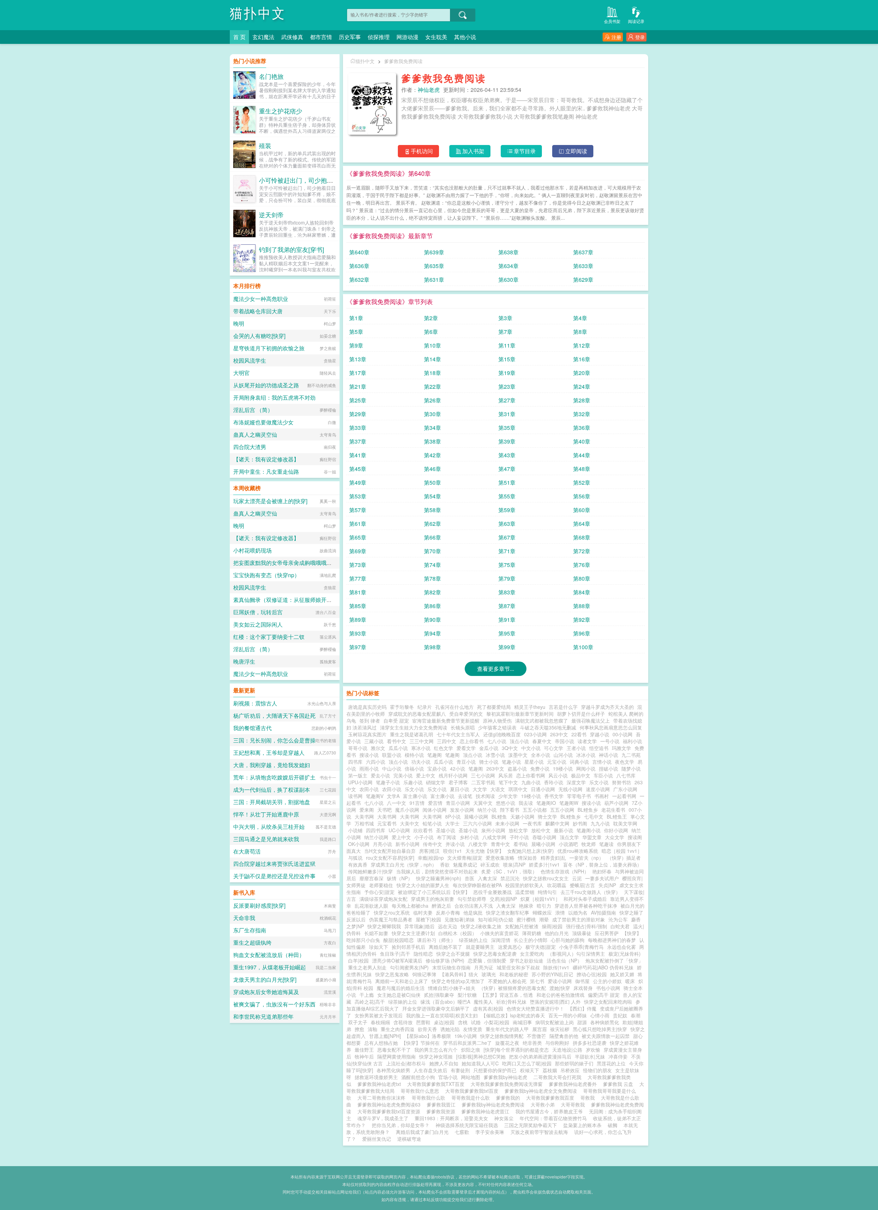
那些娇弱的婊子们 (574, 1063)
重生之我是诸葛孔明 (411, 734)
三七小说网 (483, 775)
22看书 (578, 734)
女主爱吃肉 (532, 953)
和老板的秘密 (513, 974)
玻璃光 (489, 974)
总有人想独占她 (381, 1042)
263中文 (559, 734)
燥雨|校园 (552, 926)
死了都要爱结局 (494, 706)
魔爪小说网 (407, 809)
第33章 (357, 428)
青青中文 (500, 843)
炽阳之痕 (470, 1049)
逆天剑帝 (271, 214)
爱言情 (435, 802)
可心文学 (553, 748)
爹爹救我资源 (442, 1111)
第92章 (581, 620)
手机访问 (422, 151)
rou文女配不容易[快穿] (390, 857)
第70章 (432, 551)
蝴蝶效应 (542, 912)
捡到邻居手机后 (408, 946)
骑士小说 (488, 761)
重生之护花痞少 (280, 110)
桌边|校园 (444, 1022)
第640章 (359, 252)
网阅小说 (585, 768)
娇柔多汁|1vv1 (544, 864)
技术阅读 (485, 795)
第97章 (357, 647)
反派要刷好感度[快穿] (259, 905)
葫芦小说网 (616, 802)
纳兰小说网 (376, 837)
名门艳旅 (271, 76)
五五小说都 (535, 809)
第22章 (432, 386)
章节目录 (525, 151)
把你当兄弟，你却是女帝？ (400, 1125)
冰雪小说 (495, 754)
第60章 (581, 510)
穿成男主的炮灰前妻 (432, 898)
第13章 (357, 359)
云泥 (577, 878)
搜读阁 (635, 837)
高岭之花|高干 (370, 1001)
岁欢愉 (593, 1049)
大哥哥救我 (574, 1104)
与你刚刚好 (557, 1042)
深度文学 (576, 782)
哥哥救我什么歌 (430, 1097)
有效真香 (357, 864)
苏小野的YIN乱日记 (552, 974)
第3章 (505, 318)
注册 (616, 37)
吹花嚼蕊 (556, 885)
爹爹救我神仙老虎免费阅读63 (390, 1104)
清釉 (372, 1029)
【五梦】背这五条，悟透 (506, 994)
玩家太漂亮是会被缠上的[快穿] (270, 501)
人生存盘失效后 (430, 1070)
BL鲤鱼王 (617, 816)
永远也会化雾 (621, 946)
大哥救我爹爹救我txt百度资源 (390, 1111)
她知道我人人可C (480, 1063)
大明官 (241, 373)
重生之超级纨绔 (252, 942)
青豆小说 (466, 761)
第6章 (431, 332)
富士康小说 (415, 795)
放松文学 (518, 830)
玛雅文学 (621, 748)
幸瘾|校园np (431, 857)
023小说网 (535, 734)
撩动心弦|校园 (592, 974)
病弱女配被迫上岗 (554, 1022)
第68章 (581, 537)
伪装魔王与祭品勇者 (390, 919)
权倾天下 (529, 1070)
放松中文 (540, 830)
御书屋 (582, 981)
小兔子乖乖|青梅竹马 (581, 946)
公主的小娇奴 (607, 981)
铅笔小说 (432, 823)
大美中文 (409, 823)
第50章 (432, 482)
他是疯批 (473, 912)
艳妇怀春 (602, 871)
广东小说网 (625, 789)
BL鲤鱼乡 (588, 809)
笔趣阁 (434, 754)
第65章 (357, 537)
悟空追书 (598, 748)
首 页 (239, 37)
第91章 (506, 620)
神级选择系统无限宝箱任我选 (467, 1125)
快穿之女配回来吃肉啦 (608, 1001)
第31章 (506, 414)
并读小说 (455, 843)
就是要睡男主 (480, 946)
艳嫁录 (526, 905)
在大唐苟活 (247, 851)
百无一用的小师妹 (567, 1015)
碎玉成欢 (490, 864)
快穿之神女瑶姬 (436, 1056)
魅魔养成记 (465, 864)
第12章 (581, 345)
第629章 (583, 279)
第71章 (506, 551)
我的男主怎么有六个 (436, 1049)
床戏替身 (583, 987)
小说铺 (355, 830)
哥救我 (588, 1097)
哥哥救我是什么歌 (472, 1097)
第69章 (357, 551)
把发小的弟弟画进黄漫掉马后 (540, 1056)
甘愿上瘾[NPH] (385, 1035)
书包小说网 (608, 987)
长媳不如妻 (376, 933)
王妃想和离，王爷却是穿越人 (269, 753)
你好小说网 (616, 830)
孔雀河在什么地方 (454, 706)
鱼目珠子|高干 (395, 953)
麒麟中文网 (557, 823)
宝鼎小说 (437, 768)
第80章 (581, 578)
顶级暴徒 (581, 933)
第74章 (432, 565)
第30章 (432, 414)
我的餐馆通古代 (252, 728)
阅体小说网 (435, 809)
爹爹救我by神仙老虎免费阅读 (494, 1104)
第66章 (432, 537)
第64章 (581, 524)
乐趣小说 (413, 782)
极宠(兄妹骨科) (624, 953)
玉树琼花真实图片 (367, 734)
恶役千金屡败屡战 (492, 891)
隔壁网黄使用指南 (396, 1056)
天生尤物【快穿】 (484, 850)
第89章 (357, 620)
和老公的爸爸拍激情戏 (560, 994)
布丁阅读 (446, 837)
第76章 (581, 565)
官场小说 (448, 1077)
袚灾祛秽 (559, 1029)
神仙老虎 (429, 90)
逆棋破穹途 (409, 1138)
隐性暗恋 (423, 953)
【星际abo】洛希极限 (427, 1035)
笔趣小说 (511, 761)
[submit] (462, 15)
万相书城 (364, 823)
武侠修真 (292, 37)
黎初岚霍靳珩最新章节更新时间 (520, 713)
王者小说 (576, 748)
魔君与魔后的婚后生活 (401, 987)
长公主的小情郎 (530, 939)
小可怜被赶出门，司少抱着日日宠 (305, 180)
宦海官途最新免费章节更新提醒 (445, 720)
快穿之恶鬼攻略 (392, 974)
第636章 (359, 266)
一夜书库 (532, 823)
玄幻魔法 (263, 37)
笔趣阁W (568, 802)
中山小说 (391, 768)
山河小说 (563, 754)
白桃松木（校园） (457, 933)
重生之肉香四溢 (397, 1029)
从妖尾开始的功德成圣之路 (266, 385)
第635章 (434, 266)
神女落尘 (503, 1118)
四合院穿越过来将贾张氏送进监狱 (274, 864)
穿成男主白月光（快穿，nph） (404, 864)
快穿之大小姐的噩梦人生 (422, 885)
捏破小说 (608, 768)
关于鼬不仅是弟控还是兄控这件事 (274, 876)
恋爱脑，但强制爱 (487, 960)
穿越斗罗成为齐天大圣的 (607, 706)
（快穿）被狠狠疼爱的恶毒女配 (512, 987)
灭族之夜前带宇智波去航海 (539, 1131)
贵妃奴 (620, 1015)
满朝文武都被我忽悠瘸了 (541, 720)
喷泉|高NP (514, 864)
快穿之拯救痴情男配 (501, 1035)
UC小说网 (399, 830)
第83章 (506, 592)
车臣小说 (603, 775)
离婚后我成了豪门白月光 (422, 1131)
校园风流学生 (249, 360)
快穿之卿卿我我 (384, 926)
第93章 (357, 633)
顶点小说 (519, 741)
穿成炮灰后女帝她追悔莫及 (266, 992)
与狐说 (355, 857)
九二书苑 (631, 754)
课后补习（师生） (436, 939)
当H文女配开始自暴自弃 (390, 850)
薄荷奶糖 (531, 933)
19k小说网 (465, 1035)
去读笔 (465, 795)
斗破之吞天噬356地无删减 (548, 727)
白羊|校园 (358, 960)
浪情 (560, 912)
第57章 (357, 510)
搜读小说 (369, 754)
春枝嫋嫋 (380, 1022)
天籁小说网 (522, 816)
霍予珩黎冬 (402, 706)
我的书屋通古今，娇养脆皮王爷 (549, 1111)
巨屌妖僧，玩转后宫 (258, 612)
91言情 (417, 802)
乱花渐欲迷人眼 (371, 905)
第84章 (581, 592)
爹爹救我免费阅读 (403, 61)
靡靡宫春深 (371, 878)
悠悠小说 (505, 802)
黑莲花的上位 (611, 1063)
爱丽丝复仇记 (376, 1138)
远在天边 (447, 926)
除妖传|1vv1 (556, 967)
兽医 (469, 878)
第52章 (581, 482)
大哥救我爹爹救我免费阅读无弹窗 (508, 1083)
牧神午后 (364, 1056)
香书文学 (553, 795)
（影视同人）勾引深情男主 (576, 953)
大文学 (480, 789)
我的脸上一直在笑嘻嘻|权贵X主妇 (442, 1015)
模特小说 (414, 754)
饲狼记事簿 (424, 974)
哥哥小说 (357, 748)
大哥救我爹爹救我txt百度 (473, 1090)
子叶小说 (519, 837)
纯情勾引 (547, 891)
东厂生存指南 (249, 930)
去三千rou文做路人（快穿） (590, 891)
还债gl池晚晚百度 (502, 734)
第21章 (357, 386)
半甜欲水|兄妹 (590, 1056)
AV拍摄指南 (603, 912)
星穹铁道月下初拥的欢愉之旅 (269, 348)
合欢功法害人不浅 (473, 905)
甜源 (582, 1022)
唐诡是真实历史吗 (367, 706)
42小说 (457, 768)
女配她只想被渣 (521, 926)
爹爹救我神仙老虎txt (380, 1083)
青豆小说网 (458, 802)
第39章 (506, 441)
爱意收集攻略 (500, 857)
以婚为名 (578, 912)
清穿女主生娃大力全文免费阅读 (413, 727)
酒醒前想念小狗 (418, 1077)
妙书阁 (580, 823)
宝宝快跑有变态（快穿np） (266, 575)
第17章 (357, 373)
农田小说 (369, 789)
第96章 (581, 633)
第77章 (357, 578)
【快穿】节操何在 (420, 1042)
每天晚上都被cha (410, 905)
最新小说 (563, 830)
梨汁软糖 (467, 994)
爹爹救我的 (509, 1097)
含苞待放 (403, 1022)
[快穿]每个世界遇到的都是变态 (516, 1049)
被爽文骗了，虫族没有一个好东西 (274, 1004)
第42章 (432, 455)
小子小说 (424, 837)
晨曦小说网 (476, 816)
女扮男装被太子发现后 (379, 1015)
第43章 (506, 455)
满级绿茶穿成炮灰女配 (383, 898)
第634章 (508, 266)
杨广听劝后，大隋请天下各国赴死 (274, 715)
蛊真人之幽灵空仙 (255, 434)
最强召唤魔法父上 (590, 720)
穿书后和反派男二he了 (467, 1042)
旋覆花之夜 (507, 1042)
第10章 (432, 345)
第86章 (432, 606)
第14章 (432, 359)
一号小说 (609, 741)
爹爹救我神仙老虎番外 (574, 1083)
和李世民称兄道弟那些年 (263, 1016)
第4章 (580, 318)
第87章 (506, 606)
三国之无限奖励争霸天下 (530, 1125)
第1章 (356, 318)
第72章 (581, 551)
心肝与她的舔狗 (567, 939)
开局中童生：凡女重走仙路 (266, 471)
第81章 (357, 592)
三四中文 (446, 741)
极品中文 (580, 775)
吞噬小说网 (544, 837)
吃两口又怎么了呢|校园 (526, 1063)
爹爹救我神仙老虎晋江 (486, 1111)
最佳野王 (364, 1049)
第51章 (506, 482)
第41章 (357, 455)
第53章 (357, 496)
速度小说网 (598, 789)
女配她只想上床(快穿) (530, 850)
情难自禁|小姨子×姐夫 (451, 987)
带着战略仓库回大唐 (258, 311)
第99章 (506, 647)
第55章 (506, 496)
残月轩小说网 (453, 775)
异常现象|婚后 (419, 926)
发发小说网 (462, 809)
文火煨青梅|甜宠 (464, 857)
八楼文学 (477, 843)
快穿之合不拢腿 (453, 953)
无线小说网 (570, 789)
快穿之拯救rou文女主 (546, 878)
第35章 (506, 428)
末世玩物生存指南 (451, 967)
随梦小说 (631, 768)
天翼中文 (483, 802)
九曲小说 (531, 782)
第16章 (581, 359)
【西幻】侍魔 (582, 1008)
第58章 (432, 510)
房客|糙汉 (429, 850)
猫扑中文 (258, 13)
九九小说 (600, 823)
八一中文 (396, 802)
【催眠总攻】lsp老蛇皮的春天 (513, 1015)
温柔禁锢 (524, 891)
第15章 (506, 359)
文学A (393, 795)
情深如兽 (527, 857)
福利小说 (632, 741)
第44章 (581, 455)
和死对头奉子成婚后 (585, 898)
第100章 (583, 647)
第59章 (506, 510)
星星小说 (534, 761)
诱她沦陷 (450, 1029)
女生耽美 (436, 37)
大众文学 (614, 837)
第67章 (506, 537)
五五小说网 (562, 809)
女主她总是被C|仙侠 (398, 994)
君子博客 (458, 782)
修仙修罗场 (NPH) (445, 960)
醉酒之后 (441, 905)
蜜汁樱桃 (526, 919)
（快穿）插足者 (624, 857)
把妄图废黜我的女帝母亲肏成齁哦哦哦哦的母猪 (290, 563)
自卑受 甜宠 (396, 720)
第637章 (583, 252)
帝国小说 (564, 741)
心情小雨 (599, 1015)
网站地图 (470, 1077)
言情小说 (602, 761)
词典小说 (579, 761)
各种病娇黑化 (604, 1022)
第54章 (432, 496)
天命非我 (244, 918)
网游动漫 (407, 37)
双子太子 (357, 1022)
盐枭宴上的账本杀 (582, 1125)
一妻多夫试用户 (602, 878)
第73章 (357, 565)
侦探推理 (379, 37)
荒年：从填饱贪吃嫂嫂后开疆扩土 (274, 777)
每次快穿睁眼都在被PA (477, 885)
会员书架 (612, 21)
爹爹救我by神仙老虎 (507, 1077)
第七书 (537, 981)
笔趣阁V (374, 795)
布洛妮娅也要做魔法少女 (263, 422)
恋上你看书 (472, 741)
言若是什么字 (563, 706)
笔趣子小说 (388, 782)
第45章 (357, 469)
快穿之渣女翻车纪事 (507, 912)
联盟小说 (391, 754)
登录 (640, 37)
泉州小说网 (493, 830)
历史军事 (350, 37)
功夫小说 (420, 761)
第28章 (581, 400)
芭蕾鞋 (423, 1022)
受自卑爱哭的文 (466, 713)
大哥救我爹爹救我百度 (551, 1097)
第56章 (581, 496)
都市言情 (321, 37)
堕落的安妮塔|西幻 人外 (555, 1001)
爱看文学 (466, 748)
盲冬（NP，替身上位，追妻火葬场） (602, 864)
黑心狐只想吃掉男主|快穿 (600, 1029)
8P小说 (453, 816)
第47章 (506, 469)
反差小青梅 (448, 912)
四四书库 (375, 830)
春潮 (635, 1015)
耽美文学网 (625, 823)
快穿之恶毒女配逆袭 (495, 953)
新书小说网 (407, 843)
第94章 (432, 633)
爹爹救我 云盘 (619, 1083)
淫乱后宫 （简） (253, 410)
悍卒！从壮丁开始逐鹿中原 (266, 814)
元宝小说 (556, 761)
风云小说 (558, 775)
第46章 (432, 469)
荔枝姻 (550, 1070)
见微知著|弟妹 (459, 919)
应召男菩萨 (607, 933)
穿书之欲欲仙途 (526, 960)
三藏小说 (373, 741)
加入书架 (473, 151)
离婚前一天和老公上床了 (401, 981)
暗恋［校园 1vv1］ (622, 850)
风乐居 (505, 775)
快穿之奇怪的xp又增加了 (458, 981)
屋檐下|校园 (428, 919)
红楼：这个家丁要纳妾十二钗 (269, 637)
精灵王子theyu (529, 706)
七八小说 (496, 741)
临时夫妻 (422, 912)
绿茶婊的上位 (473, 939)
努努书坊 (621, 782)
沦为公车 (618, 919)
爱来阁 (366, 809)
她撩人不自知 (443, 1063)
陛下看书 (509, 809)
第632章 (359, 279)
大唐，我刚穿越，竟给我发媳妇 (271, 765)
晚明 (238, 323)
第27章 (506, 400)
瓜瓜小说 (398, 748)
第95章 (506, 633)
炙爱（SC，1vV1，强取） (509, 871)
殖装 (265, 145)
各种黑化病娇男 (393, 1070)
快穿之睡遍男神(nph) (438, 878)
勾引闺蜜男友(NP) (409, 967)
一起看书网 (624, 795)
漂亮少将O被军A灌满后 (397, 960)
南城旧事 (522, 1022)
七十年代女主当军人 (458, 734)
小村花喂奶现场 (252, 550)
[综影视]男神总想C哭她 (481, 1056)
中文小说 (531, 748)
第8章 (580, 332)
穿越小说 (599, 734)
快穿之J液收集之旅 (481, 926)
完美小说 (403, 775)
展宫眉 (539, 1029)
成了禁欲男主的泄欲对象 (578, 919)
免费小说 (539, 768)
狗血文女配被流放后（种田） (269, 955)
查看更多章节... (495, 669)
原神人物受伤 (497, 720)
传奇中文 (432, 843)
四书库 (355, 761)
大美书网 (364, 816)
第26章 (432, 400)
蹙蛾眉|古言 (582, 885)
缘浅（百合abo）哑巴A (445, 1001)
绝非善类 (532, 1042)
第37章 (357, 441)
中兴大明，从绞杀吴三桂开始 (269, 827)
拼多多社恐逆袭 (589, 1042)
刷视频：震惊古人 (255, 703)
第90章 (432, 620)
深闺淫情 (500, 939)
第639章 (434, 252)
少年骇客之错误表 (497, 727)
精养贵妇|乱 (553, 857)
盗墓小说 (517, 768)
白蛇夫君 (620, 926)
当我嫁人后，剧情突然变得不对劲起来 (437, 871)
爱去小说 (380, 775)
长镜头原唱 (463, 727)
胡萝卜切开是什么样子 (581, 713)
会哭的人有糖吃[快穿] (259, 336)
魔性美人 (483, 1001)
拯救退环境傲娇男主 (376, 1077)
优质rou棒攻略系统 (577, 850)
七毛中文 (593, 816)
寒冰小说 (420, 748)
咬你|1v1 (452, 850)
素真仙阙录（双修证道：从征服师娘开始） (285, 600)
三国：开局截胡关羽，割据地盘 (271, 802)
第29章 (357, 414)
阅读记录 (636, 21)
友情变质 (472, 1029)
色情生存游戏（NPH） (565, 871)
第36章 (581, 428)
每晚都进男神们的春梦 (612, 939)
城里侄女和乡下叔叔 (518, 967)
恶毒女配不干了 (394, 1049)
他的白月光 (557, 933)
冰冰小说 (585, 754)
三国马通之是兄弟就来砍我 (266, 839)
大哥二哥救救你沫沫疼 (382, 1097)
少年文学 (508, 795)
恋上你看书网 (530, 775)
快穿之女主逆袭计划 (413, 933)
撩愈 (359, 1029)
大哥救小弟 (544, 1104)
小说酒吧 (568, 843)
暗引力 (544, 905)
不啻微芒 (536, 1035)
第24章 (581, 386)
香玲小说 (553, 782)
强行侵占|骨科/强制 (586, 926)
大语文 (497, 789)
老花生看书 (613, 809)
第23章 (506, 386)
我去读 (526, 802)
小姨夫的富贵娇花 (499, 933)
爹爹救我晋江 (442, 1104)
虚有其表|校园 (488, 1008)
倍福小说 (414, 768)
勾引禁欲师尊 (472, 898)
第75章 (506, 565)
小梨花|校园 (496, 1022)
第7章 (505, 332)
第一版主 (357, 775)
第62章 (432, 524)
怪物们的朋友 (597, 1070)
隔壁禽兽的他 (563, 1035)
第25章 (357, 400)
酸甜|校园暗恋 (398, 939)
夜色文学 (624, 761)
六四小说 (375, 761)
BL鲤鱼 (499, 816)
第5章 (356, 332)
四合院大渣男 (249, 447)
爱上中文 (425, 775)
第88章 (581, 606)
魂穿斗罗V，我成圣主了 (382, 1118)
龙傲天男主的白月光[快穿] (264, 979)
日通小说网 (543, 789)
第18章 (432, 373)
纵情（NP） (400, 878)
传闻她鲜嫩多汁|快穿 (370, 871)
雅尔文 (378, 748)
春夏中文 (541, 741)
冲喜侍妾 (618, 1056)
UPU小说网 (360, 782)
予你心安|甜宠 (379, 891)
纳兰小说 (487, 809)
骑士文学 (547, 816)
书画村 (601, 795)
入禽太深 (487, 878)
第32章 (581, 414)
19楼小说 (563, 768)
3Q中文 (510, 748)
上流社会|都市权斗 (406, 1063)
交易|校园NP (503, 898)
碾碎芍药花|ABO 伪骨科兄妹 (603, 967)
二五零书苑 (483, 782)
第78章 (432, 578)
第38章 (432, 441)
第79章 (506, 578)
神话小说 (608, 754)
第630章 (508, 279)
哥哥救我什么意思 (421, 1090)
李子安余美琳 (489, 1131)
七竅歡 (462, 1131)
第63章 (506, 524)
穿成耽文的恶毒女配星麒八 (417, 713)
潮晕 (544, 919)
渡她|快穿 (559, 987)
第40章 (581, 441)
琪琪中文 (517, 789)
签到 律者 (369, 720)
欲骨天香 (427, 1029)
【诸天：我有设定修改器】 (266, 459)
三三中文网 (422, 741)
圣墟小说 (445, 830)
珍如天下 (378, 946)
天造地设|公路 (567, 1049)
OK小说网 (358, 843)
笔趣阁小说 (589, 830)
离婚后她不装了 (445, 946)
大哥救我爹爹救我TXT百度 (437, 1083)
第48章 (581, 469)
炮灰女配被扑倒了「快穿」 (614, 960)
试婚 (475, 1022)
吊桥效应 (570, 1070)
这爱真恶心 (510, 946)
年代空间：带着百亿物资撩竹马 (553, 1118)
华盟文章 (592, 837)
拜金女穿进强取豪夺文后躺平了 (436, 1008)
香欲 (445, 864)
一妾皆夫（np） (586, 857)
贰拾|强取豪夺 (439, 994)
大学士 (452, 823)
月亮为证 (483, 967)
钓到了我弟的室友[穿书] (291, 249)
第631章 (434, 279)
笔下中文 (508, 782)
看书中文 (396, 741)
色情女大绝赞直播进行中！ (535, 1008)
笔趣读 (606, 843)
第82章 (432, 592)
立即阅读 (576, 151)
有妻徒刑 (460, 1070)
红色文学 (443, 748)
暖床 (630, 981)
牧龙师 (588, 843)
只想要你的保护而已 (495, 1070)
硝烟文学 (435, 782)
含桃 (462, 1022)
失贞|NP (607, 885)
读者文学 (587, 741)
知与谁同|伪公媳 (495, 919)
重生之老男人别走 (367, 967)
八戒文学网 (494, 837)
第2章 (431, 318)
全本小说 (540, 754)
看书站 (520, 843)
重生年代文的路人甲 (507, 1029)
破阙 (612, 1125)
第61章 (357, 524)
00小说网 (622, 734)
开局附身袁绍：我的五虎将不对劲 (274, 397)
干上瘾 (366, 994)
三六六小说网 (477, 823)
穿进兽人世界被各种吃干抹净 (586, 905)
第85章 (357, 606)
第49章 (357, 482)
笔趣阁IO (546, 802)
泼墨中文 (517, 754)
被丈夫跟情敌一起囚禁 (606, 1035)
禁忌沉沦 (510, 878)
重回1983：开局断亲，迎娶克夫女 (451, 1118)
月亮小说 (382, 843)
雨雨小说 (369, 768)
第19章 (506, 373)
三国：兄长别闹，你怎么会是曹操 (274, 740)
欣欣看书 (422, 830)
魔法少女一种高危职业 (260, 299)
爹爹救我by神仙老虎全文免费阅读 (542, 1090)
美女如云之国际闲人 (258, 624)
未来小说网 (507, 823)
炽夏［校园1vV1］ (540, 898)
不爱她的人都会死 (507, 981)
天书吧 (384, 809)
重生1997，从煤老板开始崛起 (269, 967)
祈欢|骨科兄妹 (511, 1001)
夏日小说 (459, 789)
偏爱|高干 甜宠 (603, 994)
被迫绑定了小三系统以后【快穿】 (434, 891)
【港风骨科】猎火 (459, 974)
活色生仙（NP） (564, 960)
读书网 (355, 795)
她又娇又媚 (622, 974)
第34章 (432, 428)
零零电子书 (579, 795)
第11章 (506, 345)
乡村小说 (469, 837)
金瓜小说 (488, 748)
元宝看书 (386, 823)
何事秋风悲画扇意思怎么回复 (611, 727)
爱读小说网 (560, 981)
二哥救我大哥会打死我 (558, 1077)
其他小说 (465, 37)
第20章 (581, 373)
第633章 (583, 266)
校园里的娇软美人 (524, 885)
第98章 (432, 647)
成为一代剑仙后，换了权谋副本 (271, 790)
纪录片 (424, 706)
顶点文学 (569, 837)
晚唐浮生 (244, 661)
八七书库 (626, 775)
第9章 (356, 345)
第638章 (508, 252)
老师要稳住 (381, 885)
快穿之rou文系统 (392, 912)
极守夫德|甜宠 (540, 946)
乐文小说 (598, 782)
